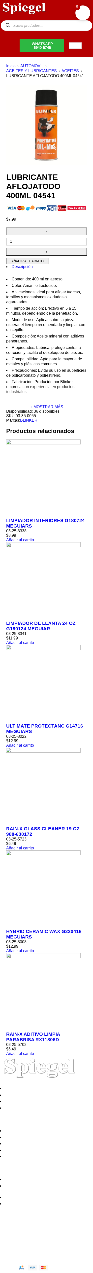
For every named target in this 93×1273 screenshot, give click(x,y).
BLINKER (28, 420)
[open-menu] (75, 45)
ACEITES (70, 71)
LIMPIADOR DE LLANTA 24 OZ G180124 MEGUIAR (41, 626)
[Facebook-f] (6, 1230)
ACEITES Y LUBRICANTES (31, 71)
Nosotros (13, 1088)
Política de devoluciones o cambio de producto (46, 1137)
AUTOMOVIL (32, 66)
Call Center (15, 1156)
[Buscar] (8, 25)
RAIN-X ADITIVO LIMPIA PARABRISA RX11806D (33, 1037)
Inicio (11, 66)
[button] (20, 540)
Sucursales (15, 1095)
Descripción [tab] (22, 267)
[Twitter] (19, 1230)
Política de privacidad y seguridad (35, 1131)
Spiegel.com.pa (41, 1247)
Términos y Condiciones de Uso (33, 1150)
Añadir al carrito (27, 261)
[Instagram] (33, 1230)
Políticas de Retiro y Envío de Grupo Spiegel (44, 1143)
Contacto (13, 1108)
